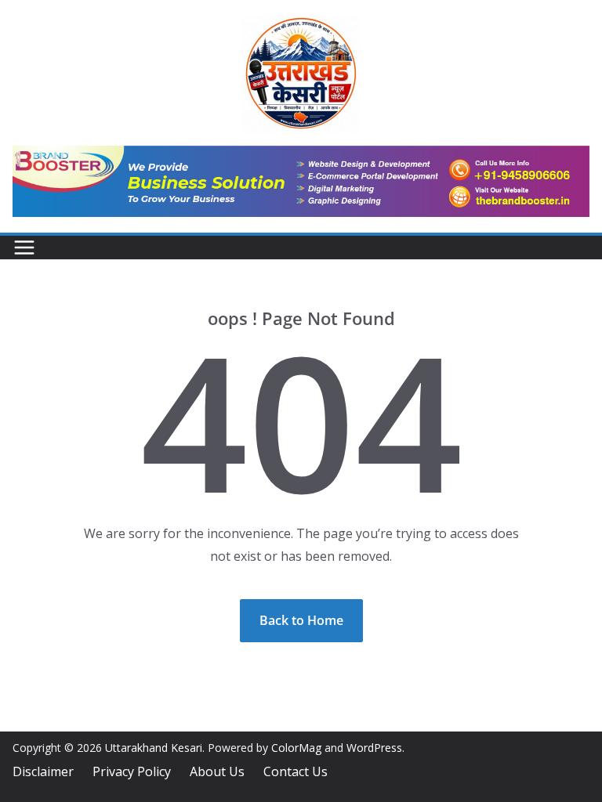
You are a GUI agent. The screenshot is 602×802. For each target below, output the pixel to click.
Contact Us (295, 771)
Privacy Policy (131, 771)
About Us (217, 771)
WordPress (374, 747)
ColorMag (296, 747)
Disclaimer (43, 771)
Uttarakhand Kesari (153, 747)
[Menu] (24, 247)
